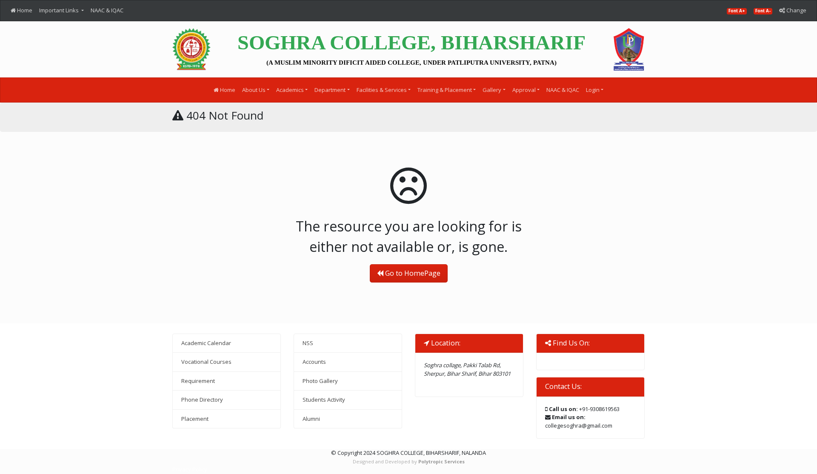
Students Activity (324, 399)
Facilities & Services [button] (382, 90)
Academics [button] (290, 90)
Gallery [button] (492, 90)
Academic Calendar (206, 343)
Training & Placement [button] (444, 90)
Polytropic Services (441, 461)
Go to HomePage (411, 273)
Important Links (59, 10)
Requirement (198, 381)
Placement (195, 419)
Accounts (314, 361)
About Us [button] (254, 90)
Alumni (311, 419)
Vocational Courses (206, 361)
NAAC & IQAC (107, 10)
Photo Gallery (320, 381)
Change (795, 10)
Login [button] (593, 90)
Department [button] (330, 90)
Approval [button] (524, 90)
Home (24, 10)
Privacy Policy (189, 469)
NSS (308, 343)
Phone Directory (202, 399)
